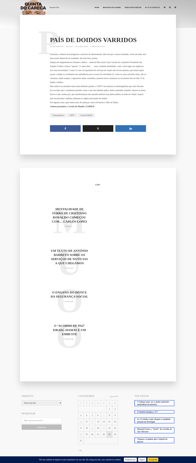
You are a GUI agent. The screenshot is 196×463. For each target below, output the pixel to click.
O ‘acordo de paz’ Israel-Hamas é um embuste (69, 330)
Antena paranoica (58, 115)
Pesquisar (41, 427)
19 (92, 428)
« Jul (80, 451)
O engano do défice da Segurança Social (69, 294)
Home (97, 7)
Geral (71, 46)
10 (81, 422)
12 (92, 422)
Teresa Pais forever (133, 7)
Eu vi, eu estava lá (152, 7)
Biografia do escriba (112, 7)
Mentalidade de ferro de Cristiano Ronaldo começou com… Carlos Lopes (69, 215)
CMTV (72, 115)
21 (104, 428)
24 (81, 434)
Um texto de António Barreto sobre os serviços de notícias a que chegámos (69, 257)
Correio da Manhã (86, 115)
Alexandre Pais (58, 46)
